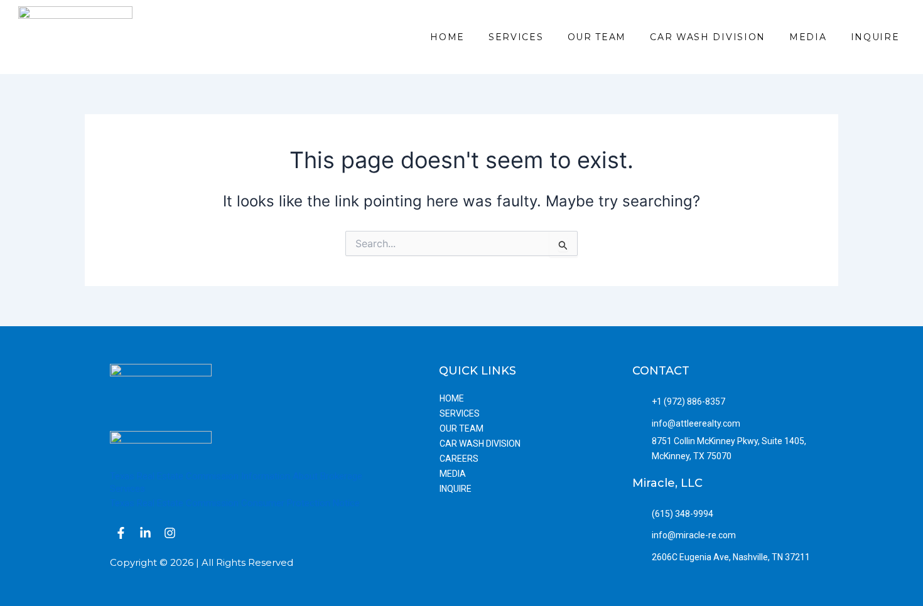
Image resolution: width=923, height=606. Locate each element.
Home (447, 37)
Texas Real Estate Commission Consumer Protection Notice (235, 503)
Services (516, 37)
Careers (459, 459)
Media (808, 37)
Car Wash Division (707, 37)
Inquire (875, 37)
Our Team (597, 37)
